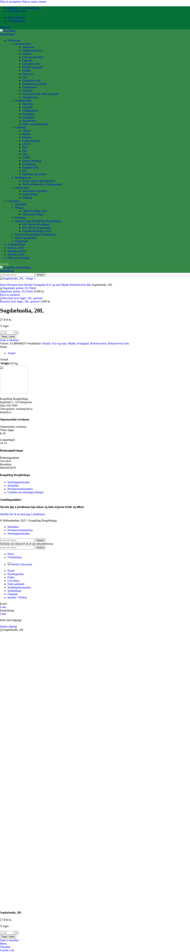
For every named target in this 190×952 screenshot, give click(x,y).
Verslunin (20, 217)
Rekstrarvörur (23, 43)
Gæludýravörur (31, 63)
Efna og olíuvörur (32, 57)
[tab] (11, 353)
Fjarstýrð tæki (30, 167)
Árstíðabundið (23, 100)
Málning (27, 197)
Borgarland (21, 241)
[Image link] (14, 392)
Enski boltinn (30, 194)
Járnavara (27, 73)
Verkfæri (27, 90)
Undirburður (29, 87)
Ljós (24, 77)
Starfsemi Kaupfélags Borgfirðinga (35, 234)
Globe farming (30, 140)
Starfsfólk (20, 204)
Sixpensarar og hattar (34, 190)
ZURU (26, 157)
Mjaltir (65, 284)
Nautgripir (40, 284)
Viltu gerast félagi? (33, 214)
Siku (25, 154)
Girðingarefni (30, 110)
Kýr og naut (53, 284)
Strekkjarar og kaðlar (34, 83)
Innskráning (7, 270)
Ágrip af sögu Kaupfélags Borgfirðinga (38, 221)
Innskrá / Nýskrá (17, 597)
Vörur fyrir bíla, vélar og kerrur (40, 93)
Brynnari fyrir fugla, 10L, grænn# (20, 301)
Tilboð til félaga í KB (34, 211)
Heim (3, 284)
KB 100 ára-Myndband (36, 224)
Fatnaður (27, 60)
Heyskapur (28, 114)
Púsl (24, 147)
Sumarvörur (29, 120)
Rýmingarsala (23, 177)
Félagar (19, 207)
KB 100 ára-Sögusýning (36, 227)
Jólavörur (27, 104)
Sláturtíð (27, 107)
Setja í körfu (8, 336)
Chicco (26, 130)
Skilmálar (13, 485)
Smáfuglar (28, 117)
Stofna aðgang (8, 626)
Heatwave (28, 47)
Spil (24, 150)
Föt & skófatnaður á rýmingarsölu (42, 184)
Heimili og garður (32, 67)
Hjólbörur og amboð (34, 174)
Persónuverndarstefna (20, 488)
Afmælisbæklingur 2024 (36, 231)
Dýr (24, 170)
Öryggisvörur (30, 97)
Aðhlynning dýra (32, 50)
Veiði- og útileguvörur (35, 124)
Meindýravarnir (31, 80)
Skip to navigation (11, 1)
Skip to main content (34, 1)
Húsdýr (26, 70)
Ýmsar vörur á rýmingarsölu (38, 180)
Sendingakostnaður (18, 482)
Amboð (26, 53)
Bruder (26, 134)
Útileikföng (29, 164)
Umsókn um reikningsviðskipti (25, 492)
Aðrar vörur (22, 187)
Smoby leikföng (31, 160)
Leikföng (20, 127)
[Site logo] (15, 34)
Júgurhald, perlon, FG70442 (17, 291)
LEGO (26, 144)
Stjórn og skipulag (25, 237)
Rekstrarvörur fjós (81, 284)
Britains (26, 137)
